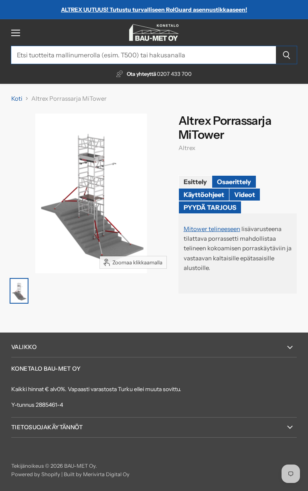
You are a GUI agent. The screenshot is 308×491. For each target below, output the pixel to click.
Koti (16, 98)
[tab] (195, 181)
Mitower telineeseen (212, 229)
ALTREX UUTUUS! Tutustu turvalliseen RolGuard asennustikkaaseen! (154, 9)
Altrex (186, 148)
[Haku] (286, 55)
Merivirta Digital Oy (106, 474)
